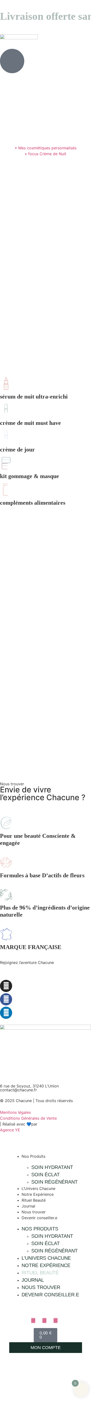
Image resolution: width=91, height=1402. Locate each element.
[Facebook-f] (6, 999)
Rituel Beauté (34, 1200)
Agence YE (10, 1129)
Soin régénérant (54, 1182)
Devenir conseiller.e (39, 1217)
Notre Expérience (38, 1194)
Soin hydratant (52, 1167)
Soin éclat (45, 1174)
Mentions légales (15, 1112)
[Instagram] (6, 986)
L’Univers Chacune (38, 1188)
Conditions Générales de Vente (28, 1118)
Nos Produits (33, 1156)
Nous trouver (34, 1211)
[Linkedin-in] (6, 1013)
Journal (28, 1206)
